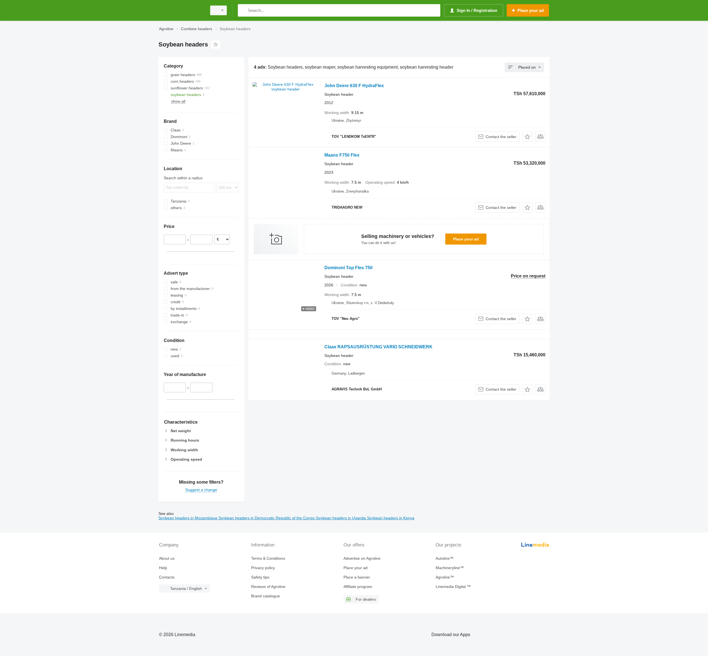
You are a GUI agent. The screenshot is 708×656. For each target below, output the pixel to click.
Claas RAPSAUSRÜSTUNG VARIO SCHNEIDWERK (378, 346)
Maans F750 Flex (342, 155)
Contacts (167, 577)
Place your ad (466, 239)
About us (167, 558)
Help (163, 568)
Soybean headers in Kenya (390, 518)
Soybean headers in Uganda (341, 518)
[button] (527, 136)
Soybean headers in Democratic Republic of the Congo (267, 518)
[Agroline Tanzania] (181, 10)
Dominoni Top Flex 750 (348, 267)
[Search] (243, 10)
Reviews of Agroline (268, 586)
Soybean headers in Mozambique (188, 518)
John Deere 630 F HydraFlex (354, 85)
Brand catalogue (265, 596)
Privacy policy (263, 568)
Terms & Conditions (268, 558)
